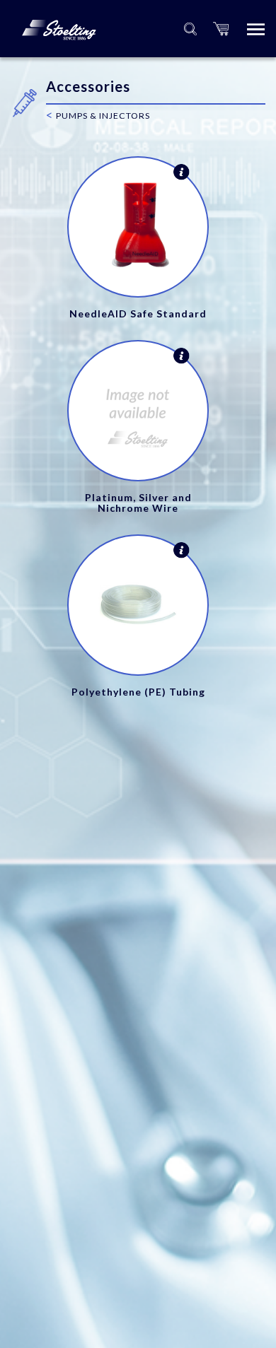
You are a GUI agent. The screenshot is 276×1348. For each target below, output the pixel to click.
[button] (221, 28)
